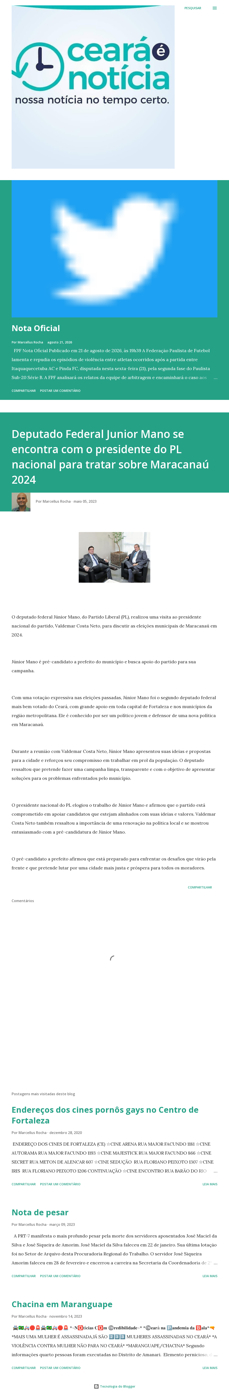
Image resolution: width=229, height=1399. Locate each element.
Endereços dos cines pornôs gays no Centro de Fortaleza (105, 1115)
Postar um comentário (60, 390)
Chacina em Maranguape (62, 1304)
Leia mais (210, 1184)
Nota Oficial (36, 328)
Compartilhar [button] (24, 390)
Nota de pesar (40, 1212)
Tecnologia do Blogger (117, 1386)
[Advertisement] (114, 1053)
